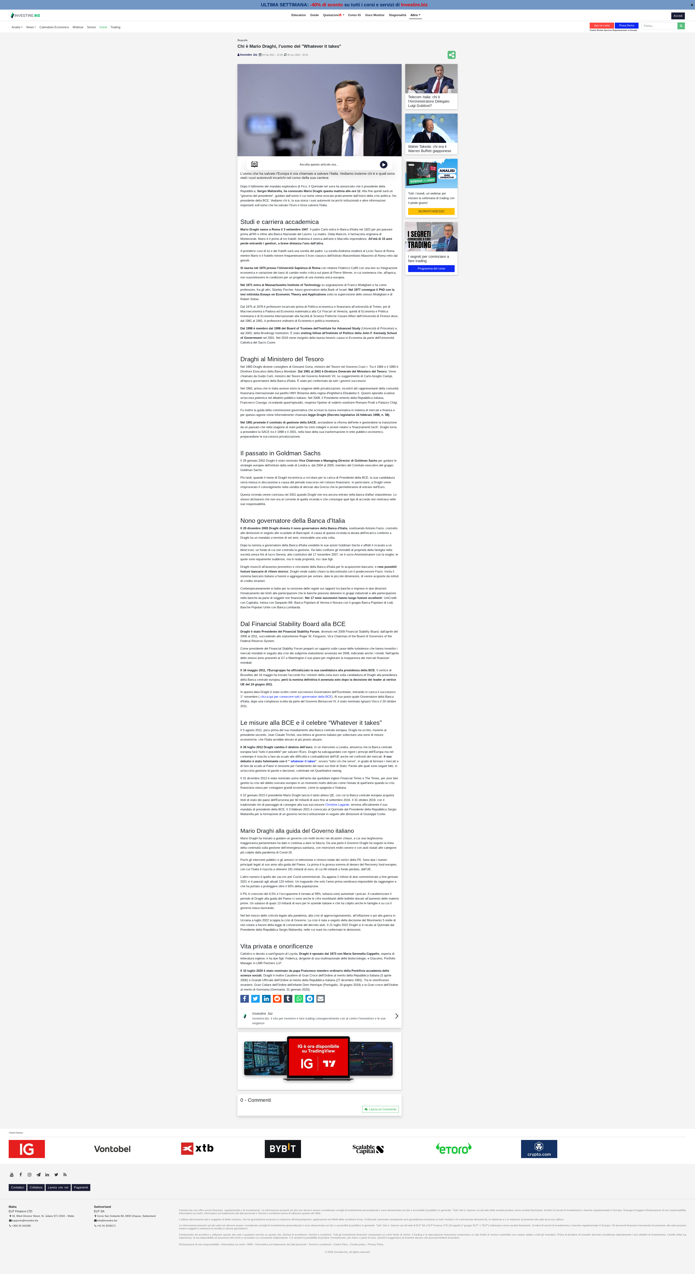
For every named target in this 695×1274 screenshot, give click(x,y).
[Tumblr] (288, 998)
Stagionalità (397, 15)
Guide (314, 15)
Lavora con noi (58, 1187)
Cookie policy (357, 1244)
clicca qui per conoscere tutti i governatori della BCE (296, 696)
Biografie (242, 40)
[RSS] (65, 1174)
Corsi (103, 27)
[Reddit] (277, 998)
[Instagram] (29, 1174)
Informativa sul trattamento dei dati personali (280, 1244)
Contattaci (17, 1187)
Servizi (91, 27)
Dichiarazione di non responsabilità (199, 1244)
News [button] (30, 27)
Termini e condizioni (320, 1244)
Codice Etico (341, 1244)
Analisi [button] (16, 27)
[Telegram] (310, 998)
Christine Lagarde (337, 804)
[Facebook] (244, 998)
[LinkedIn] (266, 998)
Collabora (36, 1187)
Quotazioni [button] (331, 15)
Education (298, 15)
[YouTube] (11, 1174)
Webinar (78, 27)
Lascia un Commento (382, 1109)
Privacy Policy (376, 1244)
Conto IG (354, 15)
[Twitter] (255, 998)
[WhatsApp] (299, 998)
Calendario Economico (54, 27)
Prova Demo (626, 25)
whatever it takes (302, 761)
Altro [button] (414, 15)
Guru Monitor (375, 15)
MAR (250, 1244)
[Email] (320, 998)
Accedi (678, 15)
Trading (115, 27)
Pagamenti (81, 1187)
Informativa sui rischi (233, 1244)
